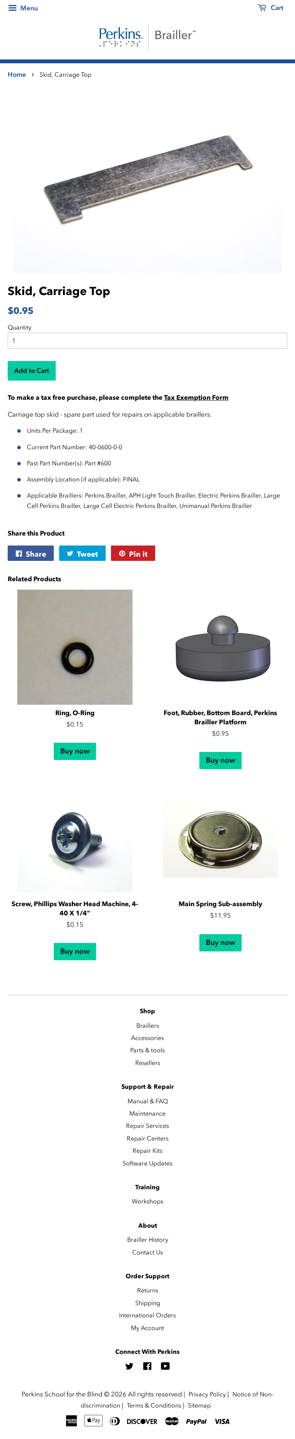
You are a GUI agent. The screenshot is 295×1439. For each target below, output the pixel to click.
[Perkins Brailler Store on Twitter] (129, 1367)
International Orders (147, 1315)
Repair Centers (148, 1138)
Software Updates (147, 1163)
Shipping (147, 1303)
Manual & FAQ (148, 1101)
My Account (147, 1328)
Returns (147, 1290)
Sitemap (199, 1405)
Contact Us (147, 1252)
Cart (276, 8)
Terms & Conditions (154, 1405)
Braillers (147, 1025)
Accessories (147, 1038)
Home (17, 74)
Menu (28, 8)
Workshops (147, 1201)
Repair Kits (147, 1150)
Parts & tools (147, 1050)
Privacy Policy (207, 1394)
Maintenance (147, 1113)
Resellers (147, 1062)
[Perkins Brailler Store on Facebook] (147, 1367)
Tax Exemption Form (196, 397)
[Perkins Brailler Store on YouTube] (165, 1367)
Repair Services (147, 1125)
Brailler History (147, 1239)
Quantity (19, 327)
